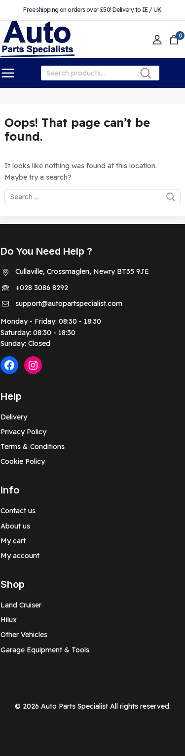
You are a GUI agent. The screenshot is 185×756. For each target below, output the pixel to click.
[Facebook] (9, 365)
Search (148, 75)
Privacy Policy (23, 431)
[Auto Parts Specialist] (37, 40)
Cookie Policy (22, 461)
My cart (13, 540)
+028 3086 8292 (41, 287)
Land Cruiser (20, 605)
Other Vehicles (23, 634)
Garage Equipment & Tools (44, 649)
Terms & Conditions (32, 446)
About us (15, 526)
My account (19, 555)
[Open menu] (7, 73)
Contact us (18, 510)
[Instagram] (33, 365)
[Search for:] (92, 196)
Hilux (8, 619)
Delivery (13, 417)
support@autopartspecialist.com (68, 303)
